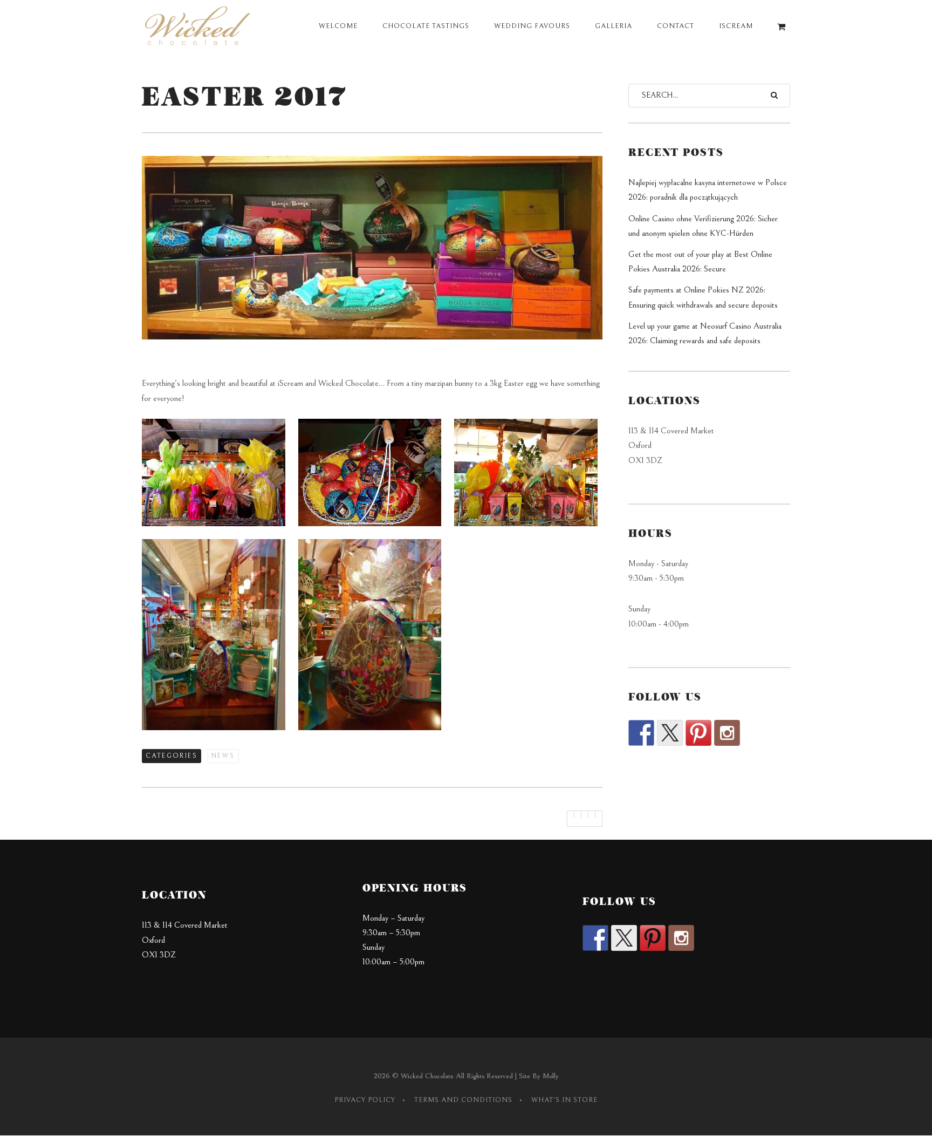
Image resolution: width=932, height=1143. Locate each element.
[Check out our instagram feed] (727, 733)
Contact (675, 26)
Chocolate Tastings (425, 26)
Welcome (338, 26)
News (223, 755)
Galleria (613, 26)
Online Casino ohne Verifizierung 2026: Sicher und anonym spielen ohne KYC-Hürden (703, 226)
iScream (736, 26)
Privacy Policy (364, 1100)
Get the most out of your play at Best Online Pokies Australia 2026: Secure (700, 261)
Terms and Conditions (463, 1100)
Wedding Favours (532, 26)
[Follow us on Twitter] (670, 733)
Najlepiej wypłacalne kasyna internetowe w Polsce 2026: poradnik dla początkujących (707, 190)
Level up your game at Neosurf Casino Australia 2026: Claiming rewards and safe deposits (705, 333)
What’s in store (564, 1100)
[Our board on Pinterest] (698, 733)
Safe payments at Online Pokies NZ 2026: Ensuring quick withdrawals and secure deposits (703, 297)
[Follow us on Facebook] (641, 733)
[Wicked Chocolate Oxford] (200, 27)
